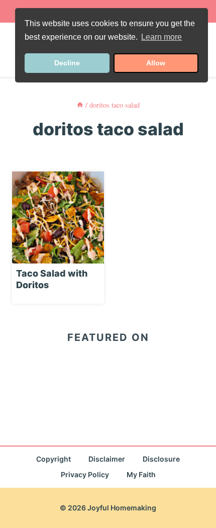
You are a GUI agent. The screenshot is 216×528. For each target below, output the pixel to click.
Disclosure (161, 459)
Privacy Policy (85, 474)
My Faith (141, 474)
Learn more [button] (161, 37)
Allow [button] (155, 63)
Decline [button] (67, 63)
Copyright (53, 459)
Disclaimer (106, 459)
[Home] (79, 105)
